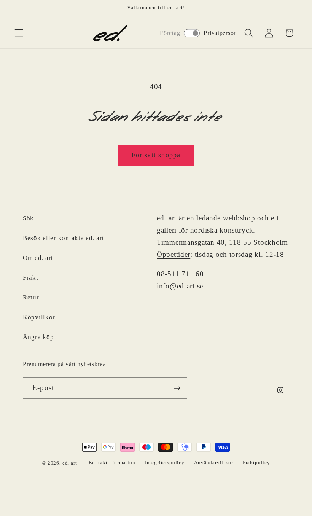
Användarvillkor (213, 462)
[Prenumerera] (177, 388)
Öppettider (173, 254)
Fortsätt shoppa (156, 155)
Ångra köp (38, 337)
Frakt (30, 277)
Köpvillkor (39, 317)
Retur (31, 297)
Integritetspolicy (165, 462)
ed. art (69, 463)
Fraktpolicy (256, 462)
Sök (28, 218)
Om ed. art (38, 257)
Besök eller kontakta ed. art (63, 238)
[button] (19, 33)
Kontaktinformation (112, 462)
